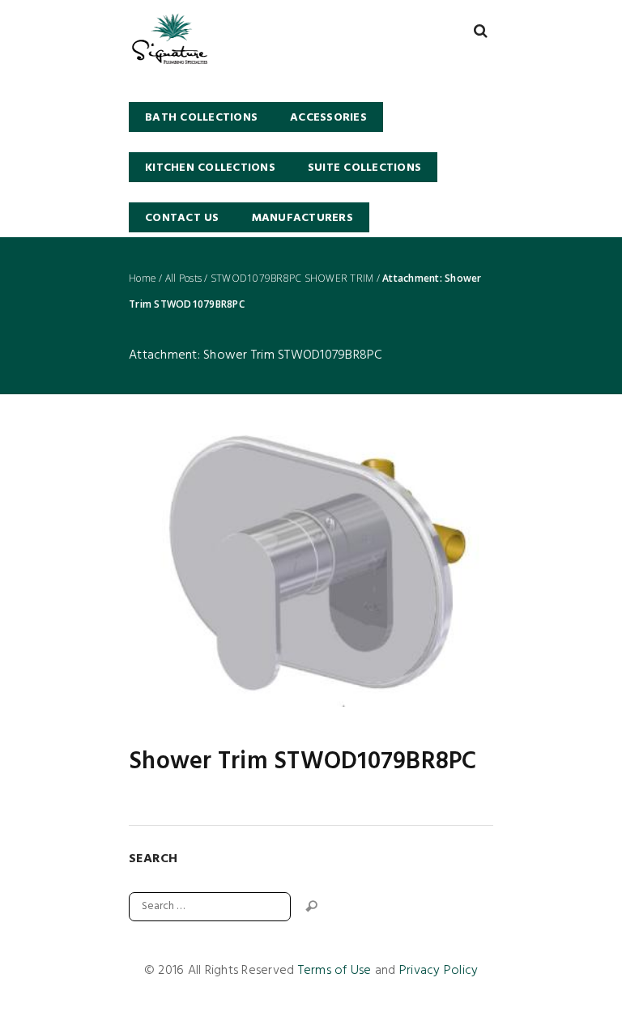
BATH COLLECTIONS (201, 117)
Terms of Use (335, 970)
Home (142, 278)
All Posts (183, 278)
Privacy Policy (439, 970)
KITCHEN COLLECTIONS (210, 168)
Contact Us (182, 218)
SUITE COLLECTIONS (364, 168)
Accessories (328, 117)
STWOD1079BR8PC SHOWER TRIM (292, 278)
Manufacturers (302, 218)
